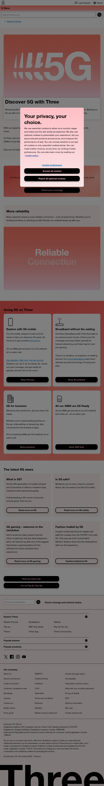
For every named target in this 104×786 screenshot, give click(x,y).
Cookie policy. (32, 155)
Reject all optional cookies (52, 178)
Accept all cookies (52, 171)
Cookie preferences (52, 165)
